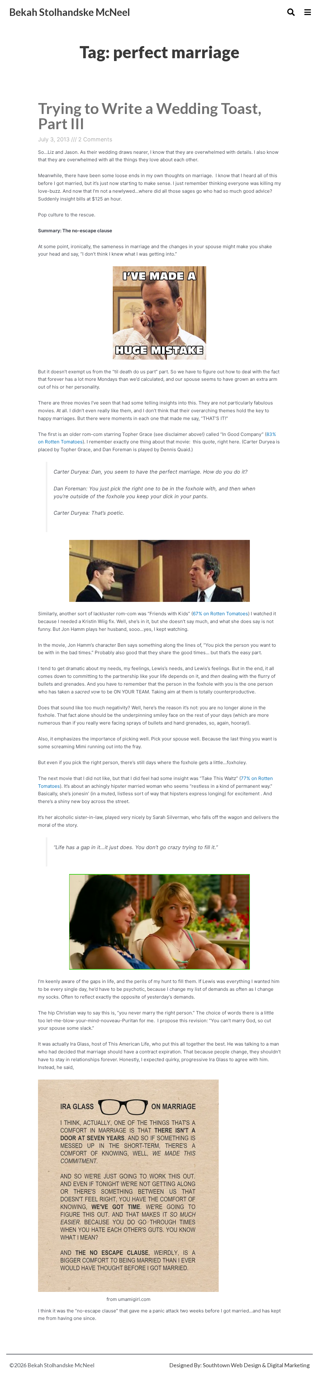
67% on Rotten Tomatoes (220, 614)
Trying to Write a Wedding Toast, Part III (149, 115)
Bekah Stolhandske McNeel (69, 12)
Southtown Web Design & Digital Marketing (256, 1365)
